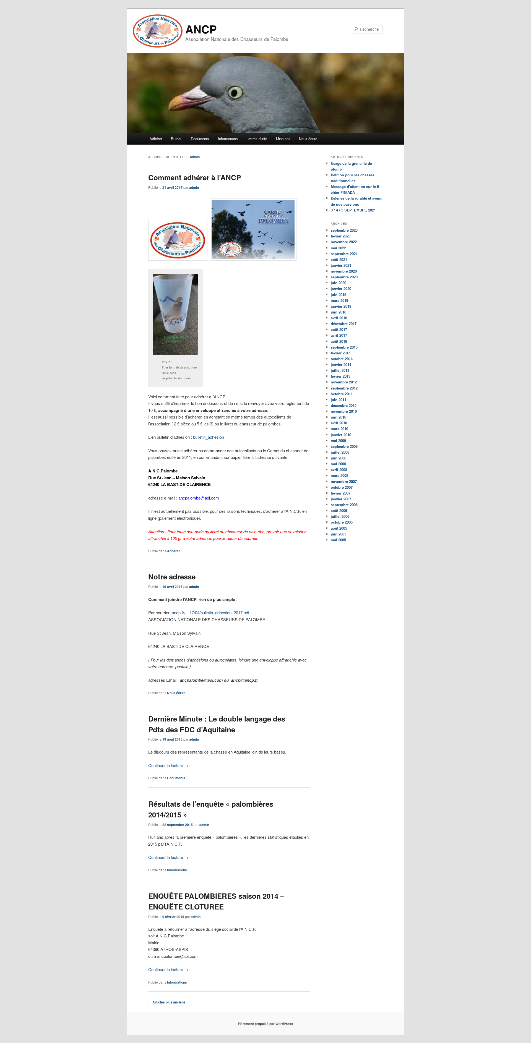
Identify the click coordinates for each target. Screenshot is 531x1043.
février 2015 (340, 352)
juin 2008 (338, 458)
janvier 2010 (341, 434)
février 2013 (340, 376)
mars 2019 (339, 300)
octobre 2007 (342, 487)
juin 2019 (338, 294)
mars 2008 (339, 475)
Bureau (176, 138)
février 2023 (340, 236)
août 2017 (339, 329)
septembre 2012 (344, 388)
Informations (228, 138)
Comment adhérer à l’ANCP (194, 177)
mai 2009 (338, 440)
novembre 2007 (344, 481)
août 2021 (339, 259)
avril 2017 (339, 335)
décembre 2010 (343, 405)
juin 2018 (338, 312)
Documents (200, 138)
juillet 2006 (340, 516)
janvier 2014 (341, 364)
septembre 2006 (344, 504)
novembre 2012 (344, 382)
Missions (283, 138)
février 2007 (340, 493)
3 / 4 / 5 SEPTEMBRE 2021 (353, 210)
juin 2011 (338, 399)
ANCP (201, 29)
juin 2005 (338, 534)
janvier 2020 (341, 288)
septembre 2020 (344, 276)
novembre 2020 (344, 271)
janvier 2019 (341, 306)
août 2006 (339, 510)
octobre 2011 (342, 393)
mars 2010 (339, 428)
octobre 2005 (342, 522)
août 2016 (339, 341)
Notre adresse (172, 576)
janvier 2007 (341, 498)
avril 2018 (339, 317)
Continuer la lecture (168, 765)
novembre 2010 (344, 411)
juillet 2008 (340, 452)
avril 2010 (339, 422)
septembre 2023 (344, 230)
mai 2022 (338, 247)
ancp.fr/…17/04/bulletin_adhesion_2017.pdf (210, 612)
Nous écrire (308, 138)
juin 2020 (338, 282)
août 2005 (339, 528)
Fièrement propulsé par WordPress (265, 1023)
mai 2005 (338, 539)
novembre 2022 (344, 241)
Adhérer (156, 138)
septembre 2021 (344, 253)
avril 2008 (339, 469)
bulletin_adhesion (208, 437)
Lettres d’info (256, 138)
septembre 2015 (344, 347)
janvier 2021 (341, 265)
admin (195, 156)
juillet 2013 (340, 370)
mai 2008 (338, 463)
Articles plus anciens (167, 1002)
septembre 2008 (344, 446)
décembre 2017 (343, 323)
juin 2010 (338, 417)
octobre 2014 (342, 358)
